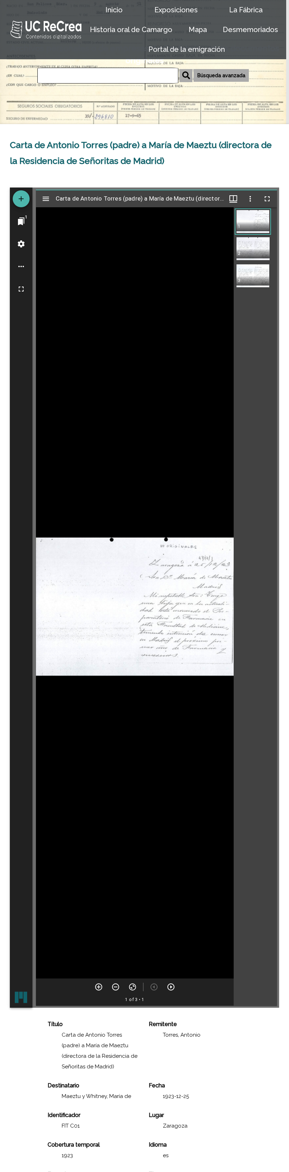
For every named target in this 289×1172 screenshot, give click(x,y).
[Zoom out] (115, 986)
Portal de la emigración (186, 49)
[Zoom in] (98, 986)
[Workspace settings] (21, 243)
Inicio (114, 10)
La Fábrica (246, 10)
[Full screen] (21, 289)
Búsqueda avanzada (221, 75)
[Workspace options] (21, 266)
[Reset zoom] (132, 986)
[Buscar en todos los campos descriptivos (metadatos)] (185, 75)
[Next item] (170, 986)
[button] (252, 221)
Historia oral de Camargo (131, 29)
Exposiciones (176, 10)
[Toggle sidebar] (45, 198)
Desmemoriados (250, 29)
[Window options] (250, 198)
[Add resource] (21, 198)
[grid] (255, 606)
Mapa (198, 29)
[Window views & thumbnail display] (233, 198)
